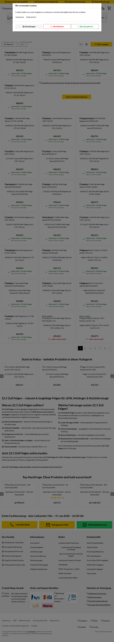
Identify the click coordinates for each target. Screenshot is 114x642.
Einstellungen (30, 26)
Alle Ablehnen (58, 26)
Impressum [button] (19, 17)
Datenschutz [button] (31, 17)
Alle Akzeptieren (86, 26)
